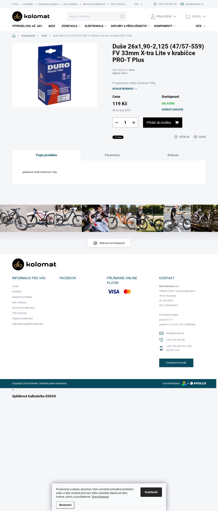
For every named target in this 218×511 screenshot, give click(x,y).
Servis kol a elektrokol (94, 4)
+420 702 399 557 (175, 339)
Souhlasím (151, 492)
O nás (15, 4)
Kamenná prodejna (48, 4)
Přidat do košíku (159, 122)
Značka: (120, 73)
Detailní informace (123, 88)
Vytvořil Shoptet (171, 383)
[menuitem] (28, 26)
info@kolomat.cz (175, 333)
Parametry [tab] (112, 155)
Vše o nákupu (70, 4)
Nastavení (65, 505)
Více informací (100, 496)
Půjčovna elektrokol (22, 318)
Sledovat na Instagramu (112, 243)
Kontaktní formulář (176, 362)
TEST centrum (117, 4)
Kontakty (28, 4)
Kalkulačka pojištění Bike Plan (27, 324)
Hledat (122, 16)
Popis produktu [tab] (46, 155)
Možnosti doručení (172, 109)
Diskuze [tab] (173, 155)
